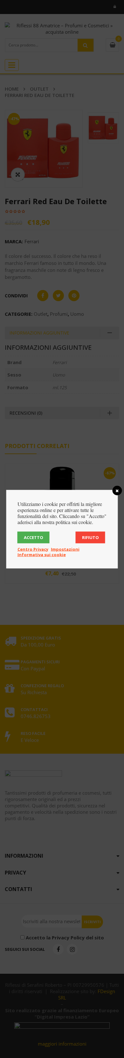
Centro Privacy (32, 549)
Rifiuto (90, 537)
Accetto (33, 537)
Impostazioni (65, 549)
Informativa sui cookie (41, 554)
